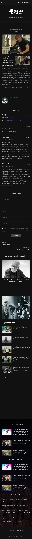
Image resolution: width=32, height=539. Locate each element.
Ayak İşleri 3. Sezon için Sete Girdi (21, 348)
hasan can (19, 521)
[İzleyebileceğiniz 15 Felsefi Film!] (6, 339)
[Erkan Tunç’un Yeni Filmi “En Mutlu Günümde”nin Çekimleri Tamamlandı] (6, 443)
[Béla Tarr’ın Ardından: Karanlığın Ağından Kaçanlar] (16, 269)
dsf (3, 126)
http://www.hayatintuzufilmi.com (12, 120)
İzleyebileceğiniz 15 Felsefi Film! (21, 338)
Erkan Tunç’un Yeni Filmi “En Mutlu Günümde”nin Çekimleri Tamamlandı (21, 442)
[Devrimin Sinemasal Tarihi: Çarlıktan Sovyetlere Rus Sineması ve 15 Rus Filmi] (6, 369)
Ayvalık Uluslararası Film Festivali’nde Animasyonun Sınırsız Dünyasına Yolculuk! (21, 452)
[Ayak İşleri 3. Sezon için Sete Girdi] (6, 349)
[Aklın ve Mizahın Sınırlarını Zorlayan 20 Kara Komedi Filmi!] (6, 359)
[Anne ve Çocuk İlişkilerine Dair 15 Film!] (6, 329)
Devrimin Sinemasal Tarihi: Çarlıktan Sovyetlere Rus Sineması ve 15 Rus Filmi (21, 369)
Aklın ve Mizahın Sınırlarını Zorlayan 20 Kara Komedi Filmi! (21, 359)
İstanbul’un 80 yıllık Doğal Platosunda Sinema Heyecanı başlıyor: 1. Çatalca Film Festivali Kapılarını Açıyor (21, 432)
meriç (4, 115)
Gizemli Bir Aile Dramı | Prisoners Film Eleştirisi (14, 499)
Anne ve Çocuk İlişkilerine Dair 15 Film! (20, 328)
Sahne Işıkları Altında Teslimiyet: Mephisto (13, 505)
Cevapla (28, 115)
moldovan (5, 164)
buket (22, 518)
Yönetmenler (16, 27)
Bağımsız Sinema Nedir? (8, 521)
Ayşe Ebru (14, 98)
